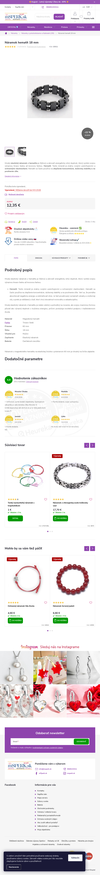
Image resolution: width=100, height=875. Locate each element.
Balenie (40, 805)
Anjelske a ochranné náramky (43, 844)
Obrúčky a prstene (68, 841)
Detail (15, 518)
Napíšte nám (19, 7)
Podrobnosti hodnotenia (36, 47)
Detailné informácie (12, 176)
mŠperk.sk (43, 773)
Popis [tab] (16, 258)
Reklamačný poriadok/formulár (48, 815)
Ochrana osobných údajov (47, 819)
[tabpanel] (27, 489)
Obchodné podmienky (45, 808)
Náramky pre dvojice (85, 841)
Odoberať (81, 741)
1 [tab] (47, 531)
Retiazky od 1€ (53, 841)
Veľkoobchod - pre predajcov (48, 826)
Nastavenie (14, 867)
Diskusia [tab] (38, 258)
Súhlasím (75, 857)
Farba (7, 322)
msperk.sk (71, 773)
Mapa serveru (42, 798)
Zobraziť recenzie (32, 382)
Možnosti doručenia (16, 194)
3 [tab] (52, 531)
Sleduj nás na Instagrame (59, 647)
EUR (88, 7)
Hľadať (59, 16)
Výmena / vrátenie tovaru (46, 812)
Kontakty (8, 7)
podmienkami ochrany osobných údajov (48, 747)
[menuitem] (14, 27)
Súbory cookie (42, 801)
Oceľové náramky (63, 844)
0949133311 (72, 769)
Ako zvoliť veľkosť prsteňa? (47, 822)
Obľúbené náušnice (16, 841)
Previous (86, 445)
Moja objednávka (43, 830)
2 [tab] (50, 531)
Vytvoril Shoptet (89, 870)
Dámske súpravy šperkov (35, 841)
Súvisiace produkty (60, 258)
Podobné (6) (82, 258)
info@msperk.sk (45, 769)
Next (92, 445)
